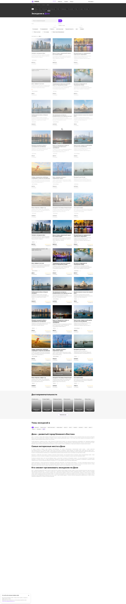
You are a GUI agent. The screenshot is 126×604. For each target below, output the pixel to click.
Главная (33, 4)
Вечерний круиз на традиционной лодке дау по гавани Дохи (82, 235)
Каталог (54, 1)
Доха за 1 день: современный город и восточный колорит (62, 235)
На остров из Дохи (78, 377)
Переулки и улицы (43, 427)
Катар (43, 4)
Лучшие (33, 429)
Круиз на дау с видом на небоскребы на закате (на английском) (83, 321)
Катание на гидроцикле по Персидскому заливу (80, 264)
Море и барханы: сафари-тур (39, 377)
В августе (66, 427)
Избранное (60, 1)
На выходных (39, 429)
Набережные (37, 427)
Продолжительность (70, 29)
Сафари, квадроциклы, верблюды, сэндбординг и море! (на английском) (41, 350)
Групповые (75, 427)
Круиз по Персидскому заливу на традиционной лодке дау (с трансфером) (61, 321)
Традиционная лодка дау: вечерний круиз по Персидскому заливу (61, 264)
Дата (77, 29)
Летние (70, 427)
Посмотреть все (63, 414)
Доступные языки (59, 29)
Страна (33, 23)
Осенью (86, 427)
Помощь (71, 1)
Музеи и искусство (35, 10)
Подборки (82, 29)
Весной (90, 427)
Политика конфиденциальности (8, 601)
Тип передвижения (44, 29)
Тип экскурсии (35, 29)
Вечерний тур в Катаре (79, 349)
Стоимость (52, 29)
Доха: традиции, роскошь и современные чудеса (59, 350)
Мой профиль (90, 1)
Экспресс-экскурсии (43, 10)
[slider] (48, 244)
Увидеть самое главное (51, 427)
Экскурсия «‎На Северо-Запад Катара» (62, 377)
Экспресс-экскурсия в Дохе (38, 235)
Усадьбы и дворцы (60, 427)
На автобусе (81, 427)
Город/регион (60, 23)
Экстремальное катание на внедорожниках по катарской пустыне (62, 292)
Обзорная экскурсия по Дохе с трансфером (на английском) (39, 321)
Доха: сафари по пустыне (38, 263)
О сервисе (66, 1)
